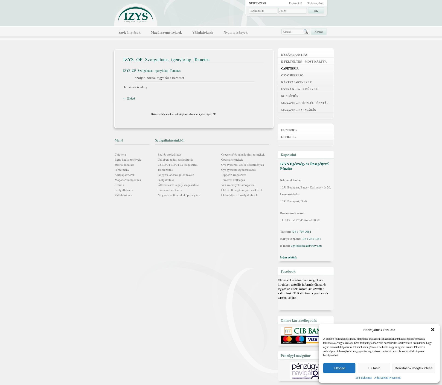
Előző (129, 98)
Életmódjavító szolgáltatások (239, 195)
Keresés (318, 31)
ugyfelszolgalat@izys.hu (306, 245)
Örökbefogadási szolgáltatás (175, 159)
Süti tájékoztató (363, 377)
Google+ (288, 137)
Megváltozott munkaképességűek (179, 195)
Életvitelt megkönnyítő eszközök (242, 190)
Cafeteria (120, 154)
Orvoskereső (292, 75)
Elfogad (339, 368)
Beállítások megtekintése (414, 368)
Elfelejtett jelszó (315, 3)
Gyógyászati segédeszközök (238, 170)
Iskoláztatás (165, 170)
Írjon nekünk (288, 257)
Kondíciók (290, 96)
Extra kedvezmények (128, 159)
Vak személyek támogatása (238, 185)
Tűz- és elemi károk (170, 190)
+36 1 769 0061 (301, 231)
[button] (432, 329)
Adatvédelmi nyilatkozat (387, 377)
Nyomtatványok (235, 32)
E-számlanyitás (294, 54)
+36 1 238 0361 (311, 239)
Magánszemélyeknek (166, 32)
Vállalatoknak (202, 32)
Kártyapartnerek (125, 175)
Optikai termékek (232, 159)
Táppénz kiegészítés (233, 175)
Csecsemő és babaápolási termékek (243, 154)
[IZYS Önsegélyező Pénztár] (136, 13)
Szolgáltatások (129, 32)
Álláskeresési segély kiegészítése (178, 185)
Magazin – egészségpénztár (305, 103)
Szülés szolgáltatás (169, 154)
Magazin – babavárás (298, 109)
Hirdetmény (122, 170)
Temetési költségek (233, 180)
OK (316, 10)
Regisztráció (295, 3)
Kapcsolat (288, 154)
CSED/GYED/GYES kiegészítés (178, 164)
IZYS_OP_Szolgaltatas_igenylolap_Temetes (151, 70)
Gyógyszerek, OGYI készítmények (242, 164)
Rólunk (119, 185)
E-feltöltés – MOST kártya (304, 61)
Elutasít (374, 368)
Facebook (289, 130)
